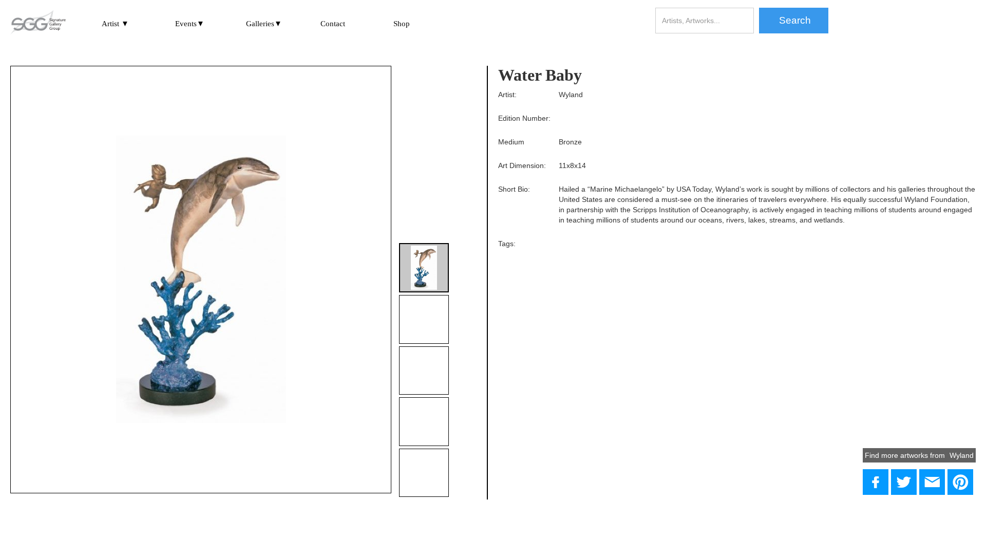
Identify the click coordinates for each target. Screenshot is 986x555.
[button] (115, 23)
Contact (332, 24)
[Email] (932, 482)
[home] (38, 23)
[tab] (423, 267)
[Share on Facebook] (875, 482)
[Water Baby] (904, 482)
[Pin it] (960, 482)
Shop (401, 24)
